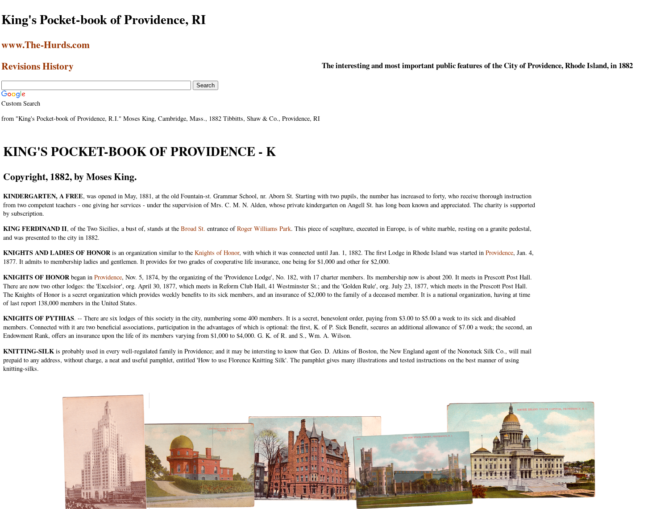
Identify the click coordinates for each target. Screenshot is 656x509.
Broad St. (193, 228)
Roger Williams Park (264, 228)
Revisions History (37, 66)
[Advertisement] (597, 195)
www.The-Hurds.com (45, 44)
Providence (499, 252)
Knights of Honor (217, 252)
